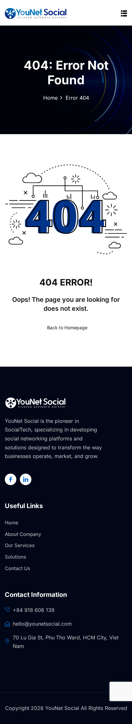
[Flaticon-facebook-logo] (10, 479)
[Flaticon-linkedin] (25, 479)
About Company (23, 534)
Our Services (20, 545)
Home (50, 98)
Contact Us (17, 568)
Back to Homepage (67, 327)
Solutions (15, 557)
